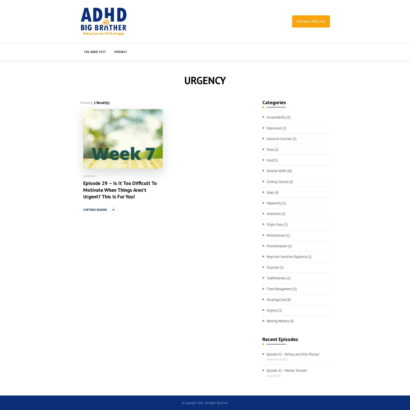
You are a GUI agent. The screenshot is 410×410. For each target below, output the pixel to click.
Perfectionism (276, 235)
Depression (274, 128)
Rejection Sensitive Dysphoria (287, 256)
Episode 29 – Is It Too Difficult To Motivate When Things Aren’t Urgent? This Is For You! (120, 190)
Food (270, 160)
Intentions (274, 213)
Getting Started (277, 181)
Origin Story (275, 224)
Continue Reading (95, 210)
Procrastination (277, 245)
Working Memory (278, 320)
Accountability (276, 117)
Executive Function (279, 138)
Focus (270, 149)
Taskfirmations (276, 277)
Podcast (120, 52)
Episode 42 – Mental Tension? (287, 370)
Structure (273, 267)
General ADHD (276, 170)
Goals (270, 192)
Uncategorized (276, 299)
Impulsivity (274, 203)
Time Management (279, 288)
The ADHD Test (95, 52)
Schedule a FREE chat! (311, 21)
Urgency (89, 176)
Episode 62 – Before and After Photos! (293, 354)
